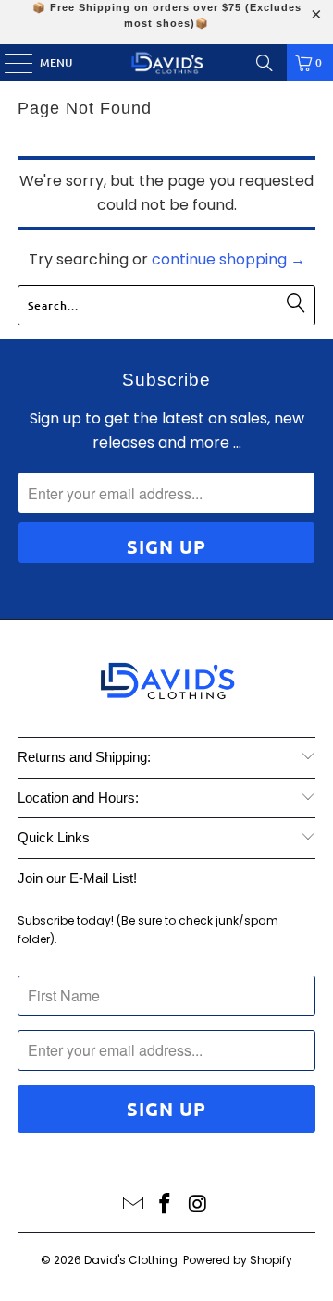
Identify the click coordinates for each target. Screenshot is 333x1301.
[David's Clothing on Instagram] (198, 1205)
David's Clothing (131, 1260)
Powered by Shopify (237, 1260)
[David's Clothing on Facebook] (165, 1205)
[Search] (264, 62)
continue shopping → (228, 259)
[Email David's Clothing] (133, 1205)
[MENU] (9, 62)
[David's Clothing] (166, 62)
